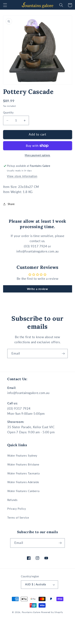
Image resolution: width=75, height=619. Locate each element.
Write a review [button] (37, 288)
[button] (5, 5)
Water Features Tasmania (23, 473)
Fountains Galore (31, 612)
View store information (22, 176)
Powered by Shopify (52, 612)
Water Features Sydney (22, 455)
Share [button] (11, 204)
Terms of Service (18, 517)
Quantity (8, 112)
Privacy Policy (16, 508)
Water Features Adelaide (23, 482)
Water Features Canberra (23, 491)
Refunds (12, 499)
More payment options (37, 155)
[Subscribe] (63, 353)
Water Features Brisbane (23, 464)
